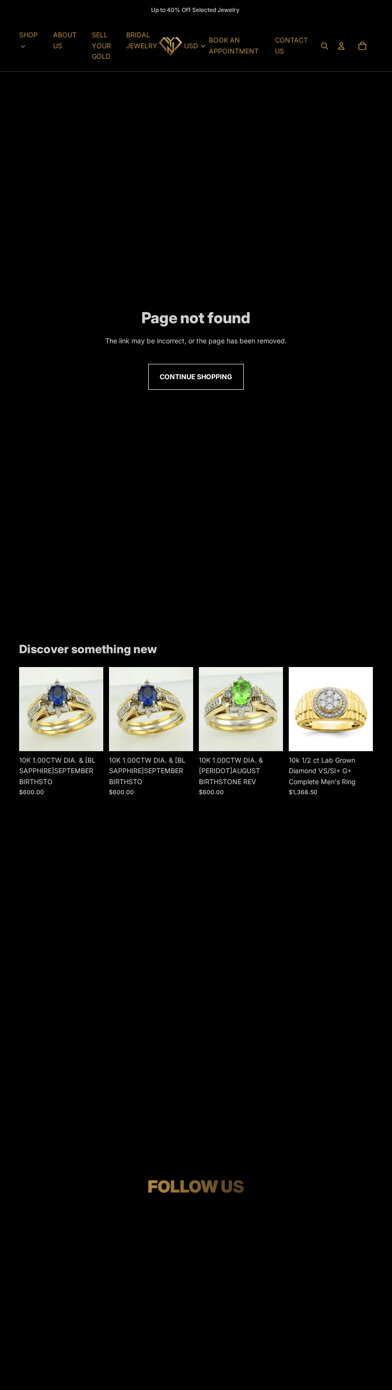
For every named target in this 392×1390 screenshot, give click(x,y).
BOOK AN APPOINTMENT (234, 45)
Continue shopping (196, 376)
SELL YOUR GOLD (101, 45)
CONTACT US (291, 45)
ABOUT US (64, 40)
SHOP (28, 35)
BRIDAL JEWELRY (141, 40)
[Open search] (324, 45)
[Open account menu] (341, 45)
